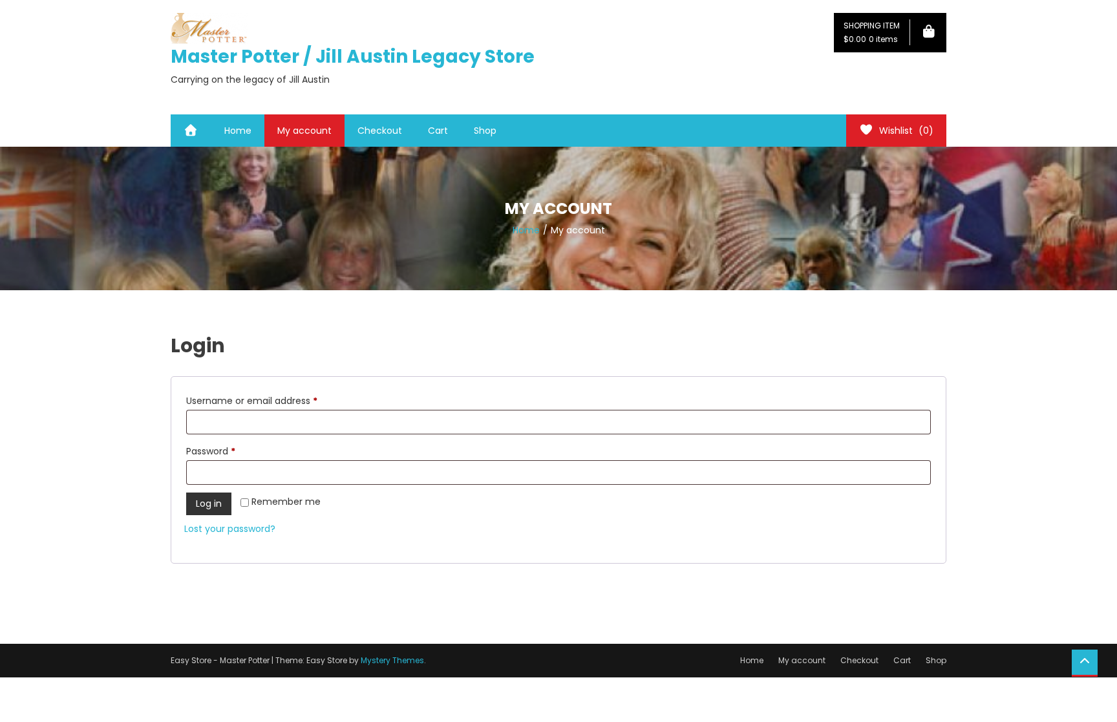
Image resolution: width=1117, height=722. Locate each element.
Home (237, 130)
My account (304, 130)
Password (230, 451)
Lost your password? (229, 528)
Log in (209, 503)
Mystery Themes (392, 660)
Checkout (379, 130)
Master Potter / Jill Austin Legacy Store (353, 56)
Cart (438, 130)
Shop (485, 130)
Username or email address (271, 400)
